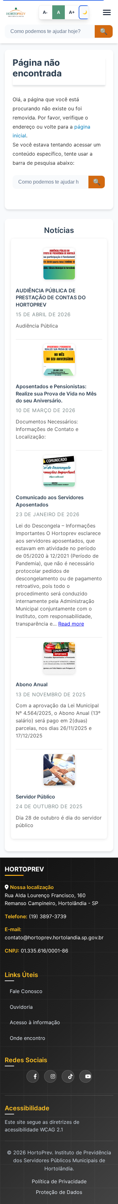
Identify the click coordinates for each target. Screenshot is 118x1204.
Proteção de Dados (59, 1192)
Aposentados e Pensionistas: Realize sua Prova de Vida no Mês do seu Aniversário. (56, 393)
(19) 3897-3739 (47, 916)
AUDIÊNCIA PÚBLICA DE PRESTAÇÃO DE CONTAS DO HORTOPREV (51, 297)
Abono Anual (32, 684)
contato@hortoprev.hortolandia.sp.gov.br (54, 937)
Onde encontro (27, 1038)
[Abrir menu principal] (106, 12)
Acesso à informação (35, 1022)
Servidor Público (35, 796)
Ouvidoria (21, 1007)
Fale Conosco (26, 991)
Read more (71, 624)
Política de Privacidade (59, 1181)
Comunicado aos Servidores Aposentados (50, 500)
